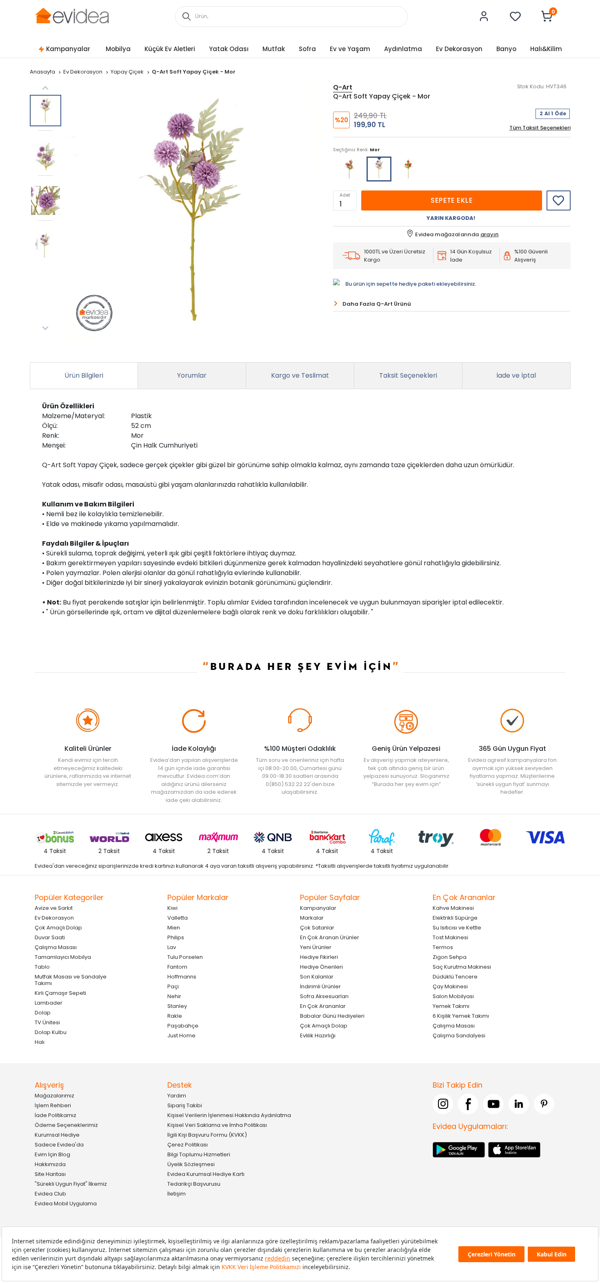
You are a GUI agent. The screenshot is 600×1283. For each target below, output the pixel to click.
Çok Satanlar (317, 927)
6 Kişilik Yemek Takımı (461, 1015)
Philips (175, 937)
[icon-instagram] (443, 1103)
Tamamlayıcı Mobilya (63, 957)
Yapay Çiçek (128, 72)
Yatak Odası (229, 49)
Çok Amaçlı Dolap (58, 927)
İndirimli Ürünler (320, 986)
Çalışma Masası (56, 947)
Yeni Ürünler (315, 947)
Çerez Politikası (187, 1144)
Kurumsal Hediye (57, 1134)
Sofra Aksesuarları (324, 996)
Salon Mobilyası (453, 996)
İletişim (176, 1193)
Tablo (42, 966)
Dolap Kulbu (51, 1032)
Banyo (506, 49)
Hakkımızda (50, 1164)
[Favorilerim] (515, 16)
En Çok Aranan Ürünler (329, 937)
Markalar (312, 917)
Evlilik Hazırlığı (318, 1035)
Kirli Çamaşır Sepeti (60, 992)
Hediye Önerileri (321, 966)
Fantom (177, 966)
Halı (39, 1042)
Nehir (174, 996)
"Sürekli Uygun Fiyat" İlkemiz (71, 1183)
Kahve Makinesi (453, 907)
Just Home (181, 1035)
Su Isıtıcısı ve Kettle (457, 927)
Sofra (307, 49)
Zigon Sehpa (450, 957)
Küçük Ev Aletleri (169, 49)
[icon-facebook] (468, 1103)
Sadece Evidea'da (59, 1144)
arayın (489, 234)
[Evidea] (72, 15)
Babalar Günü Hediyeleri (332, 1015)
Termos (443, 947)
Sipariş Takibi (184, 1105)
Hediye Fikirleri (319, 957)
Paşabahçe (182, 1025)
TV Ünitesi (47, 1022)
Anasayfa (43, 72)
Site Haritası (50, 1174)
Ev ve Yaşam (350, 49)
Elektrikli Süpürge (455, 917)
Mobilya (118, 49)
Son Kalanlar (316, 976)
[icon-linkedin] (519, 1103)
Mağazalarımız (54, 1095)
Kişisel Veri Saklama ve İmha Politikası (217, 1125)
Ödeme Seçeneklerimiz (66, 1125)
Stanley (177, 1006)
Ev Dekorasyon (459, 49)
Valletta (177, 917)
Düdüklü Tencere (455, 976)
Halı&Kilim (546, 49)
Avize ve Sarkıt (54, 907)
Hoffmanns (181, 976)
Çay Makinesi (450, 986)
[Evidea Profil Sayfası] (484, 16)
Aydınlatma (403, 49)
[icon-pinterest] (544, 1103)
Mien (173, 927)
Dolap (43, 1012)
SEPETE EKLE (452, 200)
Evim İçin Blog (52, 1154)
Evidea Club (50, 1193)
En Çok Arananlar (323, 1006)
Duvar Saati (50, 937)
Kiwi (172, 907)
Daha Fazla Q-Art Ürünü (376, 304)
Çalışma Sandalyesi (459, 1035)
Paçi (173, 986)
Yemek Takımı (451, 1006)
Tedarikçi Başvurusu (193, 1183)
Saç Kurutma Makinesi (462, 966)
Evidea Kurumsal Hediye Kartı (205, 1174)
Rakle (174, 1015)
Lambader (48, 1002)
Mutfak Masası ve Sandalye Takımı (71, 979)
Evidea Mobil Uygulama (66, 1203)
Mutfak (273, 49)
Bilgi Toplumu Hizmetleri (198, 1154)
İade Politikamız (55, 1115)
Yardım (176, 1095)
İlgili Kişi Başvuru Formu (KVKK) (207, 1134)
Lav (171, 947)
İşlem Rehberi (53, 1105)
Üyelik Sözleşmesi (191, 1164)
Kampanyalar (68, 49)
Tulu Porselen (185, 957)
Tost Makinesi (450, 937)
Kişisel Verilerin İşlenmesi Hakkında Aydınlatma (229, 1115)
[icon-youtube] (493, 1103)
